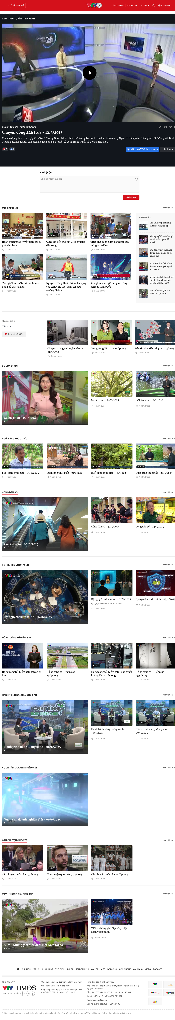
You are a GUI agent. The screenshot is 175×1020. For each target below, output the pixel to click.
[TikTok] (33, 993)
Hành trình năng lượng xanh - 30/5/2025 (108, 731)
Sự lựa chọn (10, 366)
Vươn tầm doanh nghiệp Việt (19, 767)
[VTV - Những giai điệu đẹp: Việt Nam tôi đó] (45, 926)
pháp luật (47, 969)
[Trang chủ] (18, 969)
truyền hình (82, 969)
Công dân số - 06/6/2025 (21, 544)
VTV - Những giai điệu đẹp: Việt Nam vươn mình (109, 930)
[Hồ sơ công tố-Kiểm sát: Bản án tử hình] (22, 655)
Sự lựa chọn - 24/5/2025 (105, 400)
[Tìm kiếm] (153, 5)
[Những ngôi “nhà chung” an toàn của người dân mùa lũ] (143, 239)
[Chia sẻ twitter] (170, 127)
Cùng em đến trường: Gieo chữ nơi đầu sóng (65, 243)
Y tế (103, 969)
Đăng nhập (165, 5)
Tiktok (146, 5)
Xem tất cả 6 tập (15, 334)
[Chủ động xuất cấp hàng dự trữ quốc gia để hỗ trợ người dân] (143, 252)
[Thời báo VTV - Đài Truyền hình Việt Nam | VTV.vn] (19, 987)
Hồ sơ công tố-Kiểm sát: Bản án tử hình (21, 673)
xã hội (36, 969)
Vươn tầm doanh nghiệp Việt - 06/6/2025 (32, 819)
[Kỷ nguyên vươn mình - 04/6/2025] (45, 597)
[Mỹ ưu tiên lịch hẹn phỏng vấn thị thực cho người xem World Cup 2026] (143, 280)
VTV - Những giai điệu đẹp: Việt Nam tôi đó (33, 945)
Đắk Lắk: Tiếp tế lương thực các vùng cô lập (160, 224)
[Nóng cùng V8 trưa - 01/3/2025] (111, 332)
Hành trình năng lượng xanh (20, 695)
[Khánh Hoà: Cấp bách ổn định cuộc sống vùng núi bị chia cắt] (143, 266)
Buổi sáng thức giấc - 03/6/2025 (20, 472)
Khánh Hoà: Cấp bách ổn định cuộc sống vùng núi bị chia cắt (161, 266)
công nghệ (125, 969)
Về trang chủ (18, 5)
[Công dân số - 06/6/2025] (45, 524)
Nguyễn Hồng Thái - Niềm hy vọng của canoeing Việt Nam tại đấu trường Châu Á (66, 287)
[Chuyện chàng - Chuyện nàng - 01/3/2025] (67, 332)
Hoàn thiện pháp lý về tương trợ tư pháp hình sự (21, 243)
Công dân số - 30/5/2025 (105, 526)
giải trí (94, 969)
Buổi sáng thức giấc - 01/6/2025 (65, 472)
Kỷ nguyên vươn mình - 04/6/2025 (28, 617)
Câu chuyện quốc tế (14, 840)
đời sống (112, 969)
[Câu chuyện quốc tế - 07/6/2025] (22, 858)
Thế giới (59, 969)
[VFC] (155, 984)
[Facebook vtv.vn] (22, 993)
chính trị (26, 969)
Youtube (133, 5)
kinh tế (69, 969)
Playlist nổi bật (8, 321)
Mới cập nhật (10, 208)
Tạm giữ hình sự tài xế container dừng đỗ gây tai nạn (20, 285)
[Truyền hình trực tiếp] (94, 5)
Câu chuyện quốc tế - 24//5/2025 (110, 874)
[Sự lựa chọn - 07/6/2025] (45, 398)
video (148, 969)
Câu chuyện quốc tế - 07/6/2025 (20, 874)
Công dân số (10, 492)
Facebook (120, 5)
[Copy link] (160, 127)
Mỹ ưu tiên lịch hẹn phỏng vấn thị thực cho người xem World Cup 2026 (162, 280)
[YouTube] (28, 993)
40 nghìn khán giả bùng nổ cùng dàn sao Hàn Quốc (109, 285)
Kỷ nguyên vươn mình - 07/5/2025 (111, 599)
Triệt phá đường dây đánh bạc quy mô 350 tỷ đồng (110, 243)
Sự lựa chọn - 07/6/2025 (20, 418)
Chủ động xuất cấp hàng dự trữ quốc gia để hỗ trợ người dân (161, 253)
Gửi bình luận (131, 197)
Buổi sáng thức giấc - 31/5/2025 (109, 472)
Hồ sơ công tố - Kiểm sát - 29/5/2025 (62, 673)
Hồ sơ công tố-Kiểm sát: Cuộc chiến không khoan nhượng (111, 673)
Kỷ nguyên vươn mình (15, 565)
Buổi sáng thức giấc (14, 438)
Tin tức (7, 326)
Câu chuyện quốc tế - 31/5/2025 (65, 874)
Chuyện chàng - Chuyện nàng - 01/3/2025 (65, 350)
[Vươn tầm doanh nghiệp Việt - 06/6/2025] (45, 799)
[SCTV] (155, 1001)
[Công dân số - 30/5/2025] (111, 510)
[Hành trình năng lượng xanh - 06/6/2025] (45, 727)
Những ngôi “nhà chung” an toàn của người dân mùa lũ (161, 239)
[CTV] (155, 992)
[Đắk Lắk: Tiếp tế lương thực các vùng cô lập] (143, 225)
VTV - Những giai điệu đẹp (17, 894)
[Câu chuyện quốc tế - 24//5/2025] (111, 858)
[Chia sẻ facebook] (165, 127)
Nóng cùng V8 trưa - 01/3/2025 (109, 348)
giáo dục (138, 969)
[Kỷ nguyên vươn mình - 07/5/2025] (111, 583)
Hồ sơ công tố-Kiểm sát (16, 637)
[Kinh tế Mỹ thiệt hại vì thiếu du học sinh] (143, 293)
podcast (157, 969)
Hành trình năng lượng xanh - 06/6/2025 (32, 747)
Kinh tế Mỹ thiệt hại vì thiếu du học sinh (160, 292)
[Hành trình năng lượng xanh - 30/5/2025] (111, 713)
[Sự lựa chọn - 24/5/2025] (111, 384)
